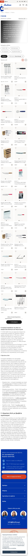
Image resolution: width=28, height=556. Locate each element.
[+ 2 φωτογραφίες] (7, 133)
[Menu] (1, 5)
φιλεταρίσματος (13, 392)
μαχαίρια (6, 392)
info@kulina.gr (14, 522)
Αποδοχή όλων (14, 552)
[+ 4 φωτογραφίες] (20, 90)
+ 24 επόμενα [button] (14, 322)
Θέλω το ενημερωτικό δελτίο (14, 476)
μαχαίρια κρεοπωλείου (20, 391)
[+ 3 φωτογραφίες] (7, 90)
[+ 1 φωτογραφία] (20, 133)
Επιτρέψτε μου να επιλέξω (9, 548)
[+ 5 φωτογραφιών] (20, 173)
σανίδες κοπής (19, 405)
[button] (14, 56)
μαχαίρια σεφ (8, 383)
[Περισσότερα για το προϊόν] (7, 68)
